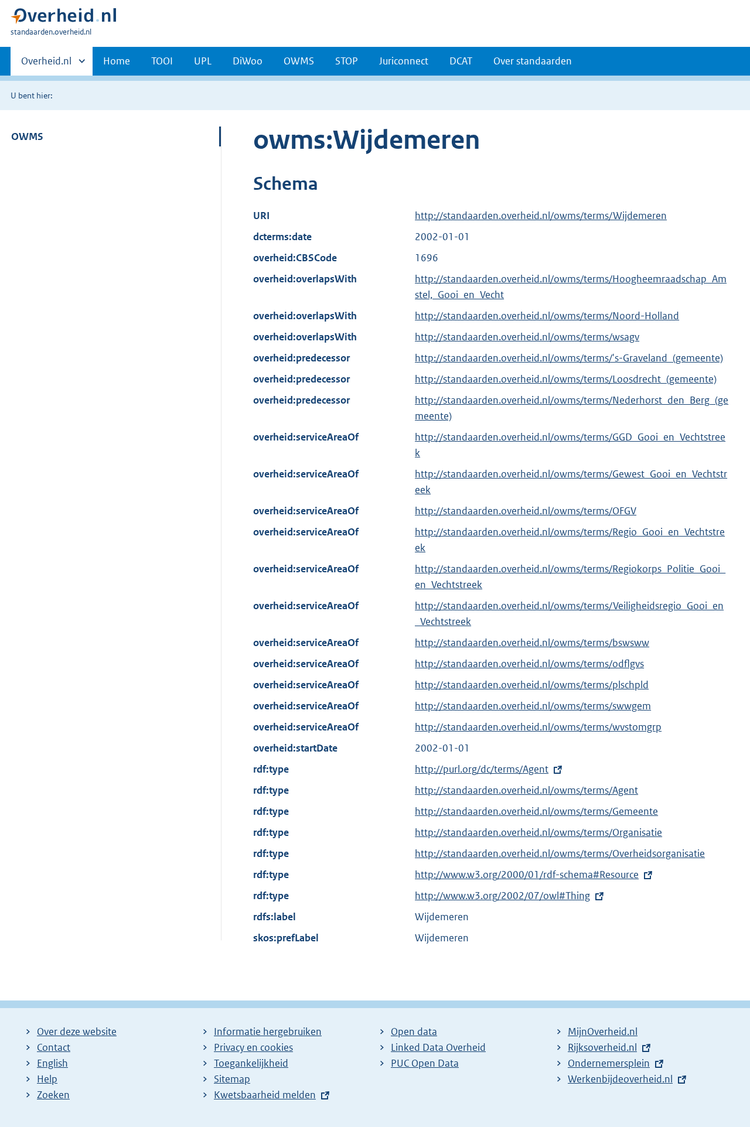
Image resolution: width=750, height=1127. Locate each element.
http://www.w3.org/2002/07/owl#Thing (502, 895)
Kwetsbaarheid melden (265, 1094)
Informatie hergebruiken (268, 1031)
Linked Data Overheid (438, 1047)
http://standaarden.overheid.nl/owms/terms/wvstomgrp (538, 726)
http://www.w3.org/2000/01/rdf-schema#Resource (527, 874)
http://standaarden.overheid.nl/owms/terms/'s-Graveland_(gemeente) (569, 357)
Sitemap (232, 1079)
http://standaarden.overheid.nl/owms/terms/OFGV (525, 510)
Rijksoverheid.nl (602, 1047)
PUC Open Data (425, 1063)
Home (116, 60)
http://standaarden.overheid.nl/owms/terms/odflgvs (529, 663)
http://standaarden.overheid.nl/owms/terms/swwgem (533, 705)
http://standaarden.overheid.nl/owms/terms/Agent (526, 790)
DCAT (460, 60)
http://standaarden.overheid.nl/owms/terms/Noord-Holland (547, 315)
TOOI (162, 60)
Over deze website (77, 1031)
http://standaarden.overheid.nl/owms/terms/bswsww (532, 642)
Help (47, 1079)
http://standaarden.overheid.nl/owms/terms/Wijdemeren (541, 215)
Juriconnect (403, 60)
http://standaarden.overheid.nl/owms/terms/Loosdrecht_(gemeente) (566, 379)
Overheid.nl (46, 65)
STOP (346, 60)
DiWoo (247, 60)
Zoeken (53, 1094)
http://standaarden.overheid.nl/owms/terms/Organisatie (538, 832)
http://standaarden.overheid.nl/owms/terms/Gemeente (536, 811)
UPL (203, 60)
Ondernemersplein (609, 1063)
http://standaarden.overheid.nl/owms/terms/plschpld (532, 684)
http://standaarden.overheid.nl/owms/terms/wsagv (527, 336)
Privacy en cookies (253, 1047)
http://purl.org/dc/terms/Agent (481, 769)
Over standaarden (532, 60)
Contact (53, 1047)
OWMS (299, 60)
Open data (414, 1031)
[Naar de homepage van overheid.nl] (63, 18)
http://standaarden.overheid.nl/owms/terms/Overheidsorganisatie (560, 853)
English (52, 1063)
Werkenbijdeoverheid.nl (620, 1079)
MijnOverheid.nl (603, 1031)
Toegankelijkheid (251, 1063)
